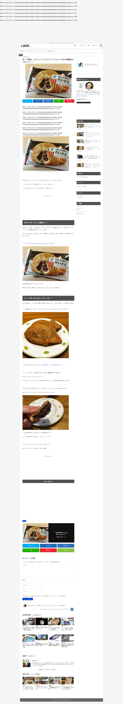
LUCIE (60, 700)
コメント (25, 565)
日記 (25, 520)
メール (24, 585)
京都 (88, 45)
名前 (24, 579)
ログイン (79, 206)
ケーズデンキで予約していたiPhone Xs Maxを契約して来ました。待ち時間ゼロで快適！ (88, 158)
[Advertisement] (61, 32)
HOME (75, 45)
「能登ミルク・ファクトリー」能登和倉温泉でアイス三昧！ (91, 141)
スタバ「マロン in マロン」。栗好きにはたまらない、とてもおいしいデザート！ (88, 127)
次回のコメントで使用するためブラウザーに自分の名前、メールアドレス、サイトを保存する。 (45, 596)
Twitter (48, 669)
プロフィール (82, 45)
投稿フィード (80, 209)
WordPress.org (80, 213)
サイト (23, 590)
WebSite (42, 669)
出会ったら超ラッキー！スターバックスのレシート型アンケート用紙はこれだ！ (91, 165)
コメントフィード (81, 211)
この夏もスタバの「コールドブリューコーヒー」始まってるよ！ (91, 134)
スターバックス (95, 45)
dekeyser (34, 660)
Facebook (54, 669)
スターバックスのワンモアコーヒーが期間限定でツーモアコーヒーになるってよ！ (88, 149)
